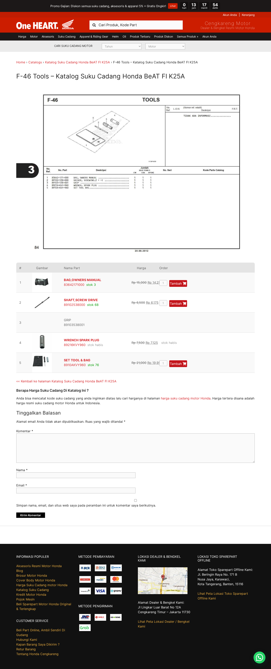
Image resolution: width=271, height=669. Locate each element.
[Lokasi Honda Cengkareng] (162, 593)
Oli (124, 36)
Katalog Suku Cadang (32, 590)
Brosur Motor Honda (31, 575)
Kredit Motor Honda (31, 594)
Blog (19, 571)
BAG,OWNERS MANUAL (82, 280)
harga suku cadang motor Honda (185, 398)
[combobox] (136, 25)
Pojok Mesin (25, 599)
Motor (34, 36)
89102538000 (74, 305)
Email (21, 485)
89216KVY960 (75, 345)
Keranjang (248, 14)
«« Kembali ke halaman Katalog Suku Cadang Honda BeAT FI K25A (66, 381)
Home (20, 62)
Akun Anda (230, 14)
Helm (115, 36)
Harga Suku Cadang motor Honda (41, 585)
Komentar (24, 431)
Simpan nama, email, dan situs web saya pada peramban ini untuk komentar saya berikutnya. (86, 505)
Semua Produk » (187, 36)
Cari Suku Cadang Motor (73, 45)
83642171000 (74, 285)
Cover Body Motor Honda (35, 580)
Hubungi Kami (26, 640)
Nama (22, 470)
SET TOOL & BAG (77, 360)
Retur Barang (26, 649)
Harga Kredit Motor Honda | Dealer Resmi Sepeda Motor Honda (45, 24)
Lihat (173, 5)
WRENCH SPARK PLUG (81, 340)
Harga (22, 36)
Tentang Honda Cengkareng (37, 654)
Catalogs (35, 62)
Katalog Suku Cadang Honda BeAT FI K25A (77, 62)
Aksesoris (48, 36)
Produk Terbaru (140, 36)
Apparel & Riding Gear (94, 36)
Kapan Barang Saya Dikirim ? (38, 644)
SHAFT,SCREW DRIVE (81, 300)
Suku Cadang (67, 36)
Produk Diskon (163, 36)
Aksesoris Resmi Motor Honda (39, 566)
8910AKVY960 (75, 365)
